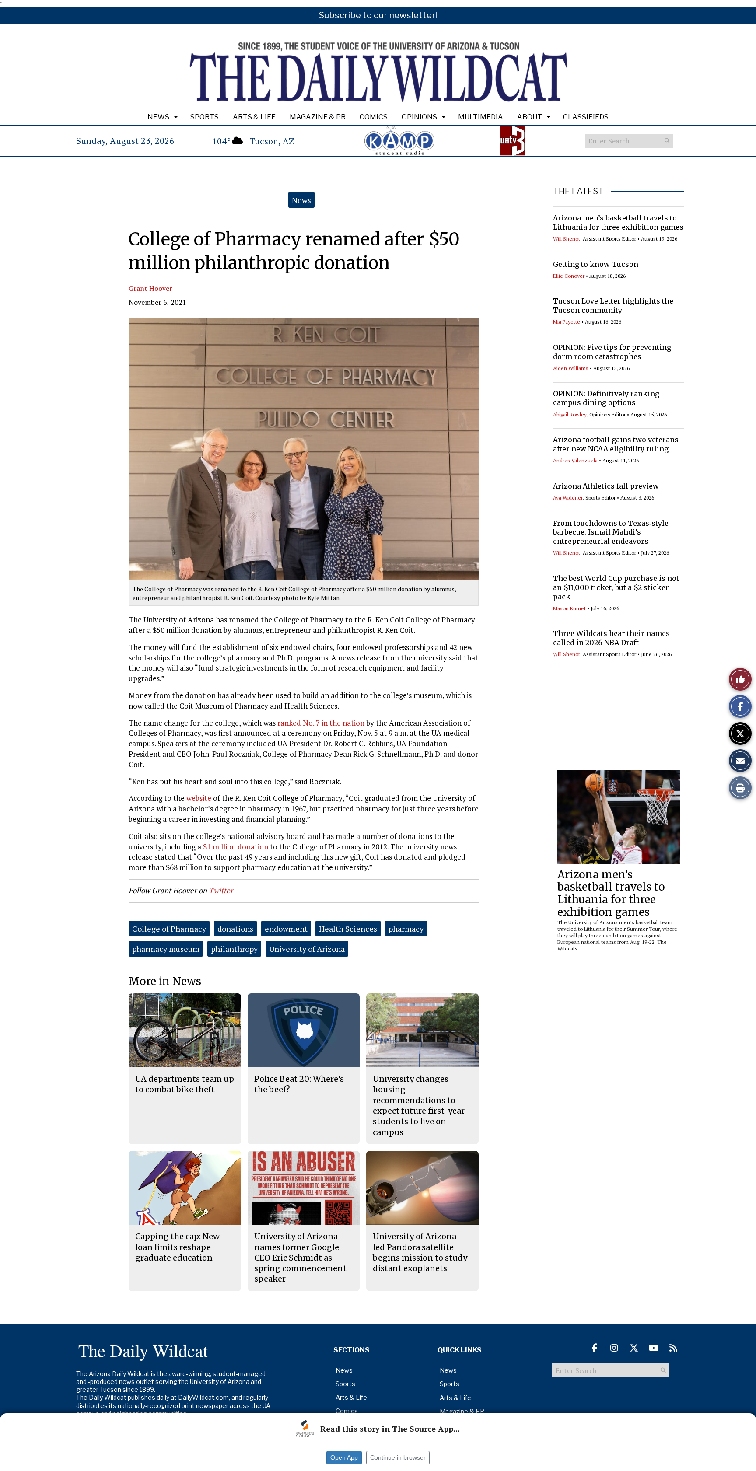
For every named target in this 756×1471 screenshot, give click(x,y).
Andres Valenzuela (575, 460)
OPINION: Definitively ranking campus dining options (606, 398)
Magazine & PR (318, 117)
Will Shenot (566, 238)
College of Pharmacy (169, 928)
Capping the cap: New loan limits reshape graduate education (177, 1247)
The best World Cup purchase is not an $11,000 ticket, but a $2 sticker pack (616, 587)
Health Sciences (348, 928)
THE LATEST (578, 191)
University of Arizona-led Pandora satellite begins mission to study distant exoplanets (420, 1252)
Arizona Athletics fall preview (606, 486)
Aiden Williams (570, 368)
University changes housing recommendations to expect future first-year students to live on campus (419, 1105)
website (198, 798)
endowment (286, 928)
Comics (374, 117)
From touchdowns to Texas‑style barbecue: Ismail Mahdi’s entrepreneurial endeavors (610, 532)
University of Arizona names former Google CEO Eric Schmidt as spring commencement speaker (300, 1257)
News (158, 117)
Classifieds (586, 117)
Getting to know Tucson (595, 264)
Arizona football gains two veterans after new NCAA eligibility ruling (616, 444)
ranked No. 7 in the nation (320, 723)
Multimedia (480, 117)
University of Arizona (307, 948)
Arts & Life (254, 117)
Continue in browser (398, 1457)
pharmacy (406, 928)
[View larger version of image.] (304, 449)
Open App (344, 1457)
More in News (165, 981)
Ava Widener (568, 497)
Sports (204, 117)
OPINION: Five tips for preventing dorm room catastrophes (612, 352)
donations (235, 928)
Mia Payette (566, 321)
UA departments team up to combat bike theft (184, 1084)
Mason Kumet (569, 608)
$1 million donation (235, 847)
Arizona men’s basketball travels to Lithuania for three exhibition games (618, 222)
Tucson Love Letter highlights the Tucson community (613, 305)
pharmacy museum (166, 948)
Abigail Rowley (570, 414)
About (529, 117)
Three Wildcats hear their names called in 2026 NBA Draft (611, 638)
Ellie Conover (568, 276)
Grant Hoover (150, 288)
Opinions (419, 117)
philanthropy (234, 948)
